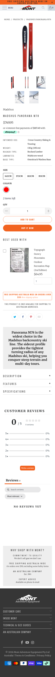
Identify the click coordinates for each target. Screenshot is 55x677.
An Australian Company (27, 571)
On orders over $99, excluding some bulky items (28, 566)
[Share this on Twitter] (15, 316)
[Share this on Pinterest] (31, 316)
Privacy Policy (44, 655)
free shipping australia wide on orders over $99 (27, 2)
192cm (41, 176)
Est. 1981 (27, 574)
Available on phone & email (27, 582)
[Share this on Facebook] (23, 316)
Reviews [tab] (13, 480)
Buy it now (27, 228)
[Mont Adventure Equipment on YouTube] (27, 643)
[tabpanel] (27, 513)
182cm (30, 176)
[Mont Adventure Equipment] (27, 8)
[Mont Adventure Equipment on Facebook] (22, 643)
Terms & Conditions (25, 655)
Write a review (27, 468)
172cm (19, 176)
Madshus (8, 109)
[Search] (44, 7)
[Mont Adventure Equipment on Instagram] (32, 643)
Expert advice (27, 579)
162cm (8, 176)
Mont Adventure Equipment (28, 652)
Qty (5, 204)
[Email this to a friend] (39, 316)
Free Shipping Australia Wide (27, 563)
